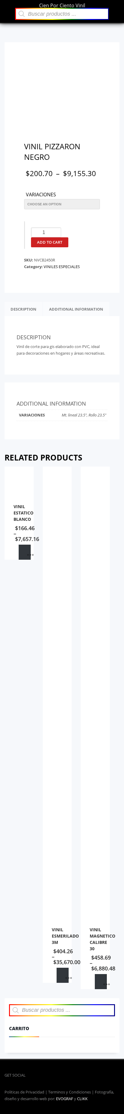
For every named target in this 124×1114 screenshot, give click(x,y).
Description (23, 309)
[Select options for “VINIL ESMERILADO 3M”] (63, 975)
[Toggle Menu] (6, 5)
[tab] (23, 309)
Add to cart (49, 242)
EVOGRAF (64, 1098)
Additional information (76, 309)
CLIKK (82, 1098)
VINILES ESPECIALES (62, 266)
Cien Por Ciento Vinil (62, 5)
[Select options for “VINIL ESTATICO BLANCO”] (25, 552)
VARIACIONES (41, 195)
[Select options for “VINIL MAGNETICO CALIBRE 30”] (101, 981)
